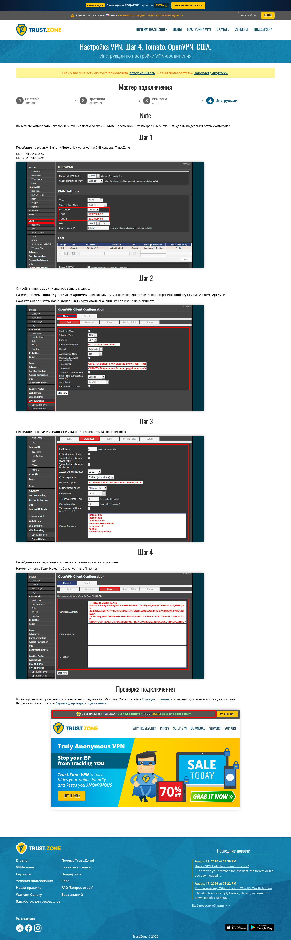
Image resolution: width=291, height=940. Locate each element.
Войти (268, 15)
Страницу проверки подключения (81, 703)
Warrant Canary (29, 894)
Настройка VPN (199, 30)
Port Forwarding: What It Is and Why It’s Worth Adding (233, 888)
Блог (65, 880)
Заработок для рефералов (38, 901)
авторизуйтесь (142, 73)
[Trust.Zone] (38, 29)
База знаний (72, 894)
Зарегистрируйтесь (211, 73)
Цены (177, 30)
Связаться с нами (76, 867)
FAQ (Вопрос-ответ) (77, 887)
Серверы (241, 30)
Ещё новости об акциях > (211, 905)
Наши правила (29, 887)
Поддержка (263, 30)
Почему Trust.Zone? (151, 30)
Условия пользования (34, 880)
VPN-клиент (26, 867)
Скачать (222, 30)
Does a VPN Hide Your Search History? (222, 866)
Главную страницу (156, 699)
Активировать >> (188, 5)
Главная (22, 860)
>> (150, 15)
